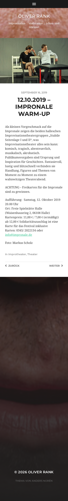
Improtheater (17, 254)
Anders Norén (42, 480)
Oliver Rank (34, 16)
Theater (32, 254)
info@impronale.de (18, 235)
